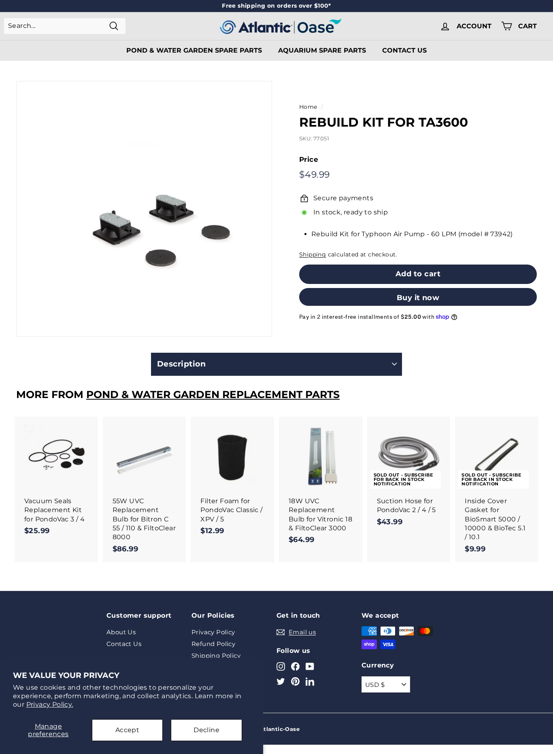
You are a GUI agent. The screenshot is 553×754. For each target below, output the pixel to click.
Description (181, 364)
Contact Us (404, 50)
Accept (127, 730)
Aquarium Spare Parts (322, 50)
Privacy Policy (213, 632)
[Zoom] (144, 208)
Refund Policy (213, 644)
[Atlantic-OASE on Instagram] (280, 666)
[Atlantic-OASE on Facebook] (295, 666)
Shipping (312, 254)
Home (308, 107)
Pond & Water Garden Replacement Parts (213, 394)
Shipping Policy (215, 655)
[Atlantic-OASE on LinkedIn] (310, 681)
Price (308, 159)
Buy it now (418, 297)
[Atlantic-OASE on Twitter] (280, 681)
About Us (121, 632)
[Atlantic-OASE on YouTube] (310, 666)
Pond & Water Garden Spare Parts (194, 50)
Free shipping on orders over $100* (276, 5)
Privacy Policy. (49, 704)
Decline (206, 730)
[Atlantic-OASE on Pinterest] (295, 681)
